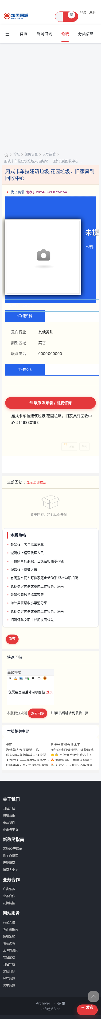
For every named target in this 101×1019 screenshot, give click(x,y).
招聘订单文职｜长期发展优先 (32, 620)
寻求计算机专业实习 (65, 745)
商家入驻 (9, 922)
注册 (92, 12)
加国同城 (6, 154)
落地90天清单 (12, 848)
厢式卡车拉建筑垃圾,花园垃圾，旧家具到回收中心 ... (43, 161)
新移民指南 (13, 839)
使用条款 (9, 936)
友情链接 (9, 903)
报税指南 (9, 862)
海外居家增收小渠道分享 (29, 603)
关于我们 (11, 799)
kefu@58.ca (51, 1009)
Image (21, 678)
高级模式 (14, 672)
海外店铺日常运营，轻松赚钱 (72, 750)
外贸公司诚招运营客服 (27, 595)
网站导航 (9, 964)
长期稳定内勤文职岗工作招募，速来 (37, 586)
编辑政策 (9, 815)
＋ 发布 (87, 1007)
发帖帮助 (9, 957)
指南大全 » (10, 869)
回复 (71, 446)
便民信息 (31, 154)
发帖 (12, 638)
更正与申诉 (10, 829)
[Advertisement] (50, 96)
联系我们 (9, 822)
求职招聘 (49, 154)
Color (15, 678)
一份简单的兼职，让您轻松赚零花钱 (37, 561)
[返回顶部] (93, 996)
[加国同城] (18, 16)
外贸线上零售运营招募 (27, 544)
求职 (9, 745)
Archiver (43, 1003)
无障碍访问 (10, 950)
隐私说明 (9, 943)
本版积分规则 (17, 713)
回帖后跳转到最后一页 (72, 713)
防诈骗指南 (10, 929)
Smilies (45, 678)
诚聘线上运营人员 (24, 570)
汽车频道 (9, 985)
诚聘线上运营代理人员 (27, 553)
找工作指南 (10, 855)
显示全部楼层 (37, 482)
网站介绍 (9, 808)
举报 (84, 446)
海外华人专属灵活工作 (22, 750)
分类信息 (85, 33)
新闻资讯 (44, 33)
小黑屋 (59, 1003)
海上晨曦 (17, 192)
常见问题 (9, 971)
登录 (83, 12)
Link (27, 678)
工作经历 (25, 369)
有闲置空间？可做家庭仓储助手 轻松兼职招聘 (44, 578)
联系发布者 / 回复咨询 (52, 402)
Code (39, 678)
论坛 (65, 33)
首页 (23, 33)
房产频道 (9, 978)
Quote (33, 678)
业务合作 (9, 896)
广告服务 (9, 889)
